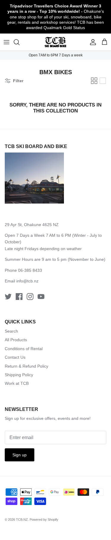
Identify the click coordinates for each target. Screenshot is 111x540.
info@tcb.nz (27, 281)
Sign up (19, 454)
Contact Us (15, 357)
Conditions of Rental (24, 348)
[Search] (19, 42)
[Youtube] (41, 296)
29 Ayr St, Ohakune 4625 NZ (32, 224)
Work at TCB (17, 383)
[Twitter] (8, 296)
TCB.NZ (22, 519)
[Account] (91, 42)
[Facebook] (19, 296)
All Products (16, 339)
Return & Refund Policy (26, 366)
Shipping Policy (19, 374)
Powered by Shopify (44, 519)
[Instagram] (30, 296)
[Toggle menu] (6, 42)
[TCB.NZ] (55, 41)
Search (11, 331)
